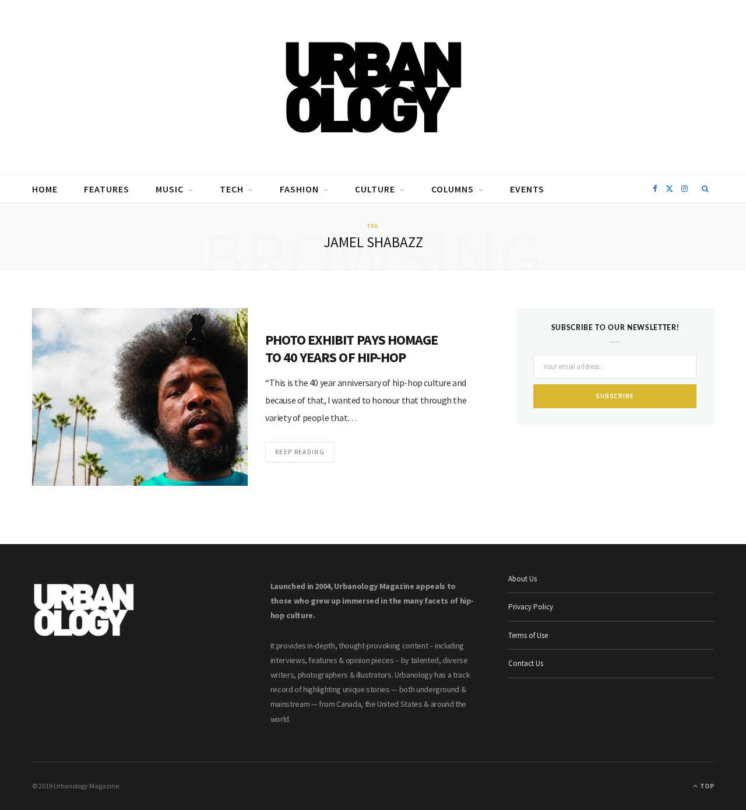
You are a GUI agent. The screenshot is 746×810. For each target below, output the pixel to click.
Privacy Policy (530, 607)
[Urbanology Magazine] (373, 87)
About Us (522, 579)
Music (170, 189)
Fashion (299, 189)
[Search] (705, 189)
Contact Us (525, 663)
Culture (375, 189)
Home (45, 189)
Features (106, 189)
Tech (232, 189)
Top (706, 785)
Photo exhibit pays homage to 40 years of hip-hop (351, 348)
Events (527, 189)
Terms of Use (528, 635)
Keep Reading (300, 452)
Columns (452, 189)
